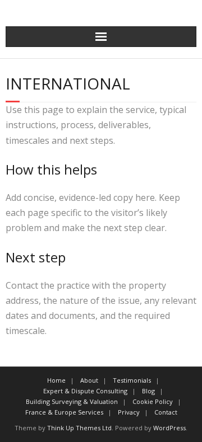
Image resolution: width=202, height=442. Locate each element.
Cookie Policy (152, 401)
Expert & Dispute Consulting (85, 391)
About (89, 380)
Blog (148, 391)
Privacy (129, 412)
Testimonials (132, 380)
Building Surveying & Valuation (72, 401)
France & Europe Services (64, 412)
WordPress (169, 428)
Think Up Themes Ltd (79, 428)
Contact (165, 412)
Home (56, 380)
